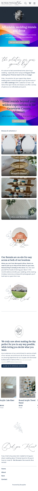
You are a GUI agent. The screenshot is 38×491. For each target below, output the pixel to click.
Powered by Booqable (19, 485)
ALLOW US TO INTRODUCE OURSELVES (14, 366)
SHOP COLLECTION (19, 121)
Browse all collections (8, 131)
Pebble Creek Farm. (16, 362)
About (3, 472)
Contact (4, 479)
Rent (3, 476)
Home (3, 469)
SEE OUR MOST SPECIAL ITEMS (19, 42)
